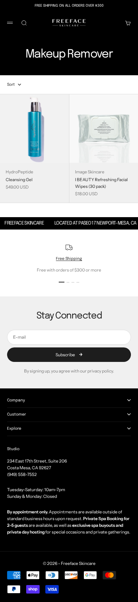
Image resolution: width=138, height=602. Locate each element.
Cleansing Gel (19, 179)
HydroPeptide (19, 171)
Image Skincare (89, 171)
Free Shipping (69, 259)
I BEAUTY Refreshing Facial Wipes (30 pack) (101, 183)
